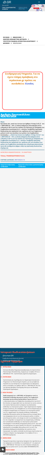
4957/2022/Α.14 (20, 160)
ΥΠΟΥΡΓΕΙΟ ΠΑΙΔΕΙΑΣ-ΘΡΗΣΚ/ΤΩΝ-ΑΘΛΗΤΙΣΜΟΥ (19, 41)
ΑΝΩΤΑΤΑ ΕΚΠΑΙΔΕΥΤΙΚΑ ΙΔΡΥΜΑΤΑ (15, 39)
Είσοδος (29, 83)
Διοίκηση (6, 43)
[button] (39, 2)
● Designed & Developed (25, 453)
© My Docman (13, 453)
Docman (6, 37)
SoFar (38, 453)
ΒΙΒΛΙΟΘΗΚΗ (17, 37)
